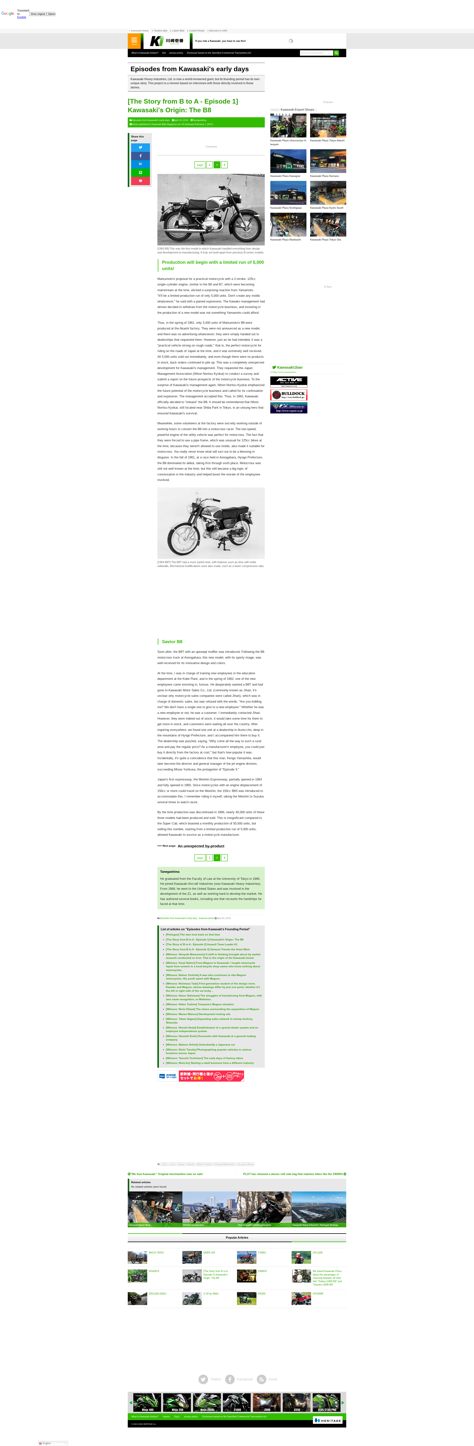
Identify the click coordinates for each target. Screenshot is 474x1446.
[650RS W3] (192, 1257)
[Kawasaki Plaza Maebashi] (288, 225)
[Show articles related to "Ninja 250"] (147, 1402)
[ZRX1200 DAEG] (137, 1298)
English (46, 1443)
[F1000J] (246, 1257)
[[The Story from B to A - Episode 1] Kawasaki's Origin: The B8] (192, 1276)
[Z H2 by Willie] (192, 1298)
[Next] (342, 1402)
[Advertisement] (211, 604)
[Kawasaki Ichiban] (166, 41)
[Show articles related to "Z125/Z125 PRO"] (297, 1402)
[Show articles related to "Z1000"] (207, 1402)
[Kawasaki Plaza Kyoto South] (328, 193)
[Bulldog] (288, 399)
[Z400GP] (246, 1276)
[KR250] (246, 1298)
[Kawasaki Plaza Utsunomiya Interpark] (288, 125)
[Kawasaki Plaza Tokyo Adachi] (328, 125)
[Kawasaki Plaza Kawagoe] (288, 161)
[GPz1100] (301, 1257)
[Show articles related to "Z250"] (267, 1402)
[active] (288, 386)
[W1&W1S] (137, 1276)
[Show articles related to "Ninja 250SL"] (177, 1402)
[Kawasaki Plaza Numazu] (328, 161)
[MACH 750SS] (137, 1257)
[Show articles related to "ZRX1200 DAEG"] (327, 1402)
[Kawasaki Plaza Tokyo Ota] (328, 225)
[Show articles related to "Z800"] (237, 1402)
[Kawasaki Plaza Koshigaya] (288, 193)
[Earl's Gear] (288, 412)
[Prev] (131, 1402)
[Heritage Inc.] (328, 1420)
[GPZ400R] (301, 1298)
